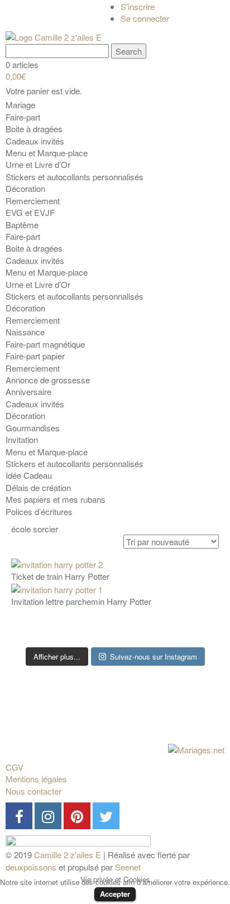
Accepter (115, 893)
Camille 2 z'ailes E (67, 854)
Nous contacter (33, 791)
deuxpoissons (31, 867)
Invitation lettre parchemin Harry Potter (81, 601)
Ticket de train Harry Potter (60, 576)
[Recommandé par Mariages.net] (196, 748)
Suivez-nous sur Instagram (153, 656)
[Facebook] (19, 815)
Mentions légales (36, 779)
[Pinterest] (77, 815)
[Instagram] (48, 815)
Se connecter (145, 18)
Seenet (128, 867)
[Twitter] (106, 815)
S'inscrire (138, 6)
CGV (14, 767)
